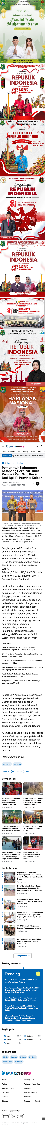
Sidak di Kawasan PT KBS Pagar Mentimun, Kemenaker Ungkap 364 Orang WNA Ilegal (19, 648)
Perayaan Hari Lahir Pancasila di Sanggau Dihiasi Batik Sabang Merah (31, 855)
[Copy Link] (27, 771)
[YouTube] (17, 1116)
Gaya (39, 452)
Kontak (4, 1080)
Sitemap (5, 1101)
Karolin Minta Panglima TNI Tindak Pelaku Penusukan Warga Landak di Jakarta (11, 801)
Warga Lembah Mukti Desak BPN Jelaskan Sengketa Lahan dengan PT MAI (22, 682)
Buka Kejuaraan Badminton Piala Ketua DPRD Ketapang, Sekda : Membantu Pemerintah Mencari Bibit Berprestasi (22, 990)
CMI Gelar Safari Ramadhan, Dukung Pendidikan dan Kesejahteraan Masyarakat (22, 655)
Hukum (2, 874)
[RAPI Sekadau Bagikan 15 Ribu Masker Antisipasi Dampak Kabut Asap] (9, 944)
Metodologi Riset (8, 1088)
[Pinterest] (17, 771)
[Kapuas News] (15, 446)
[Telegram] (13, 771)
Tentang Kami (29, 1080)
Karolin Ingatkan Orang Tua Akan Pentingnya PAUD (32, 828)
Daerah (2, 914)
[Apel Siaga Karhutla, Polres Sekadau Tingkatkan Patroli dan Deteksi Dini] (9, 904)
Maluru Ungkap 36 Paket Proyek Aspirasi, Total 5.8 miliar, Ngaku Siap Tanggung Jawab (33, 801)
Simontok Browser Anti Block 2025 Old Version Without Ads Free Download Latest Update (21, 1008)
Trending (25, 452)
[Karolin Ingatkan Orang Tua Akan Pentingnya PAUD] (33, 817)
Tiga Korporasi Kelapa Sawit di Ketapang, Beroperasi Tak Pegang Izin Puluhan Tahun (22, 668)
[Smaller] (34, 484)
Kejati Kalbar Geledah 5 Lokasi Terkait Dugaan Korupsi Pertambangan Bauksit (20, 675)
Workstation (28, 1088)
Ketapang (6, 764)
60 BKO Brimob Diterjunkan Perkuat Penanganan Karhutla (29, 927)
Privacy (5, 1097)
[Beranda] (3, 463)
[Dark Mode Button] (37, 446)
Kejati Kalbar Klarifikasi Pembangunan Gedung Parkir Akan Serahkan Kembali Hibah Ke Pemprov (30, 876)
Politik (4, 452)
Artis (18, 452)
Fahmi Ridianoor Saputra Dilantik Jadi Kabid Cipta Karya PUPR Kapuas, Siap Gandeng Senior (30, 915)
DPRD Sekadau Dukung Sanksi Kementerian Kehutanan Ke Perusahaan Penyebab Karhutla (29, 888)
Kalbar (2, 888)
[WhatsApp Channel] (22, 1116)
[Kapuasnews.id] (16, 1073)
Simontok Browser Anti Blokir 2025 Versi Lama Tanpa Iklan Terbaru (21, 981)
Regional (17, 764)
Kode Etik (27, 1097)
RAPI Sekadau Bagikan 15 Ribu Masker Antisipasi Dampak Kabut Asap (29, 941)
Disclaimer (6, 1092)
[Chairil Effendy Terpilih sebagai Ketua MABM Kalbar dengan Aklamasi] (12, 817)
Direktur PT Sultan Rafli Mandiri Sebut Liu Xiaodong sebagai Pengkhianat (22, 662)
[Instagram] (8, 1116)
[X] (8, 771)
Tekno (32, 452)
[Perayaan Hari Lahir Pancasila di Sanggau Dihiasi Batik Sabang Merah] (33, 843)
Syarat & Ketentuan (31, 1092)
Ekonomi (11, 452)
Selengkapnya (21, 956)
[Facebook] (4, 771)
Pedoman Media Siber (32, 1084)
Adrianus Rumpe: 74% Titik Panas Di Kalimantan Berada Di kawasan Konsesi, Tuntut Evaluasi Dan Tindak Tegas (20, 1018)
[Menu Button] (3, 446)
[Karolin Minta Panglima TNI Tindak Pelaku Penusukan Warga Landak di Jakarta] (12, 788)
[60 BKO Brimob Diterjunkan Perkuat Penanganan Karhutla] (9, 930)
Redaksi (5, 1084)
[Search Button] (41, 446)
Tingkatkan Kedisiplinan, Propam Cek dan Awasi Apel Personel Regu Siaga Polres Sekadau (11, 855)
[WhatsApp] (22, 771)
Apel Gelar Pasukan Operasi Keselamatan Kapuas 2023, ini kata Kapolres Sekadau (21, 999)
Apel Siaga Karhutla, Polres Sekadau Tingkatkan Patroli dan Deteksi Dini (29, 901)
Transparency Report (32, 1101)
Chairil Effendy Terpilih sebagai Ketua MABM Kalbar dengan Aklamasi (11, 828)
